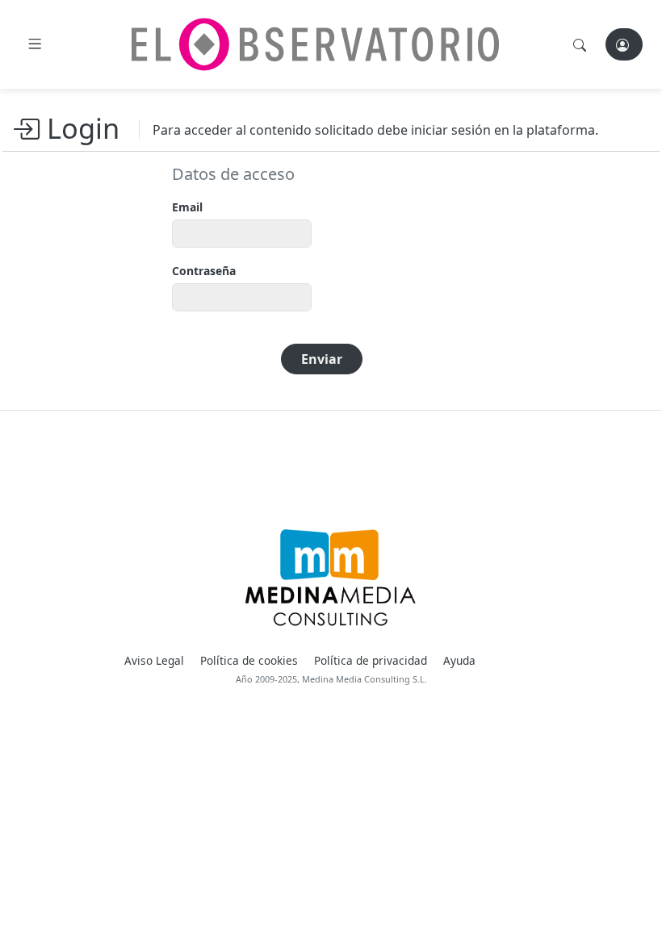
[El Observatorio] (315, 44)
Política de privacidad (370, 660)
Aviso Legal (154, 660)
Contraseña (204, 270)
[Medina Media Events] (330, 578)
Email (187, 207)
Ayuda (459, 660)
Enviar (321, 359)
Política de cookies (249, 660)
